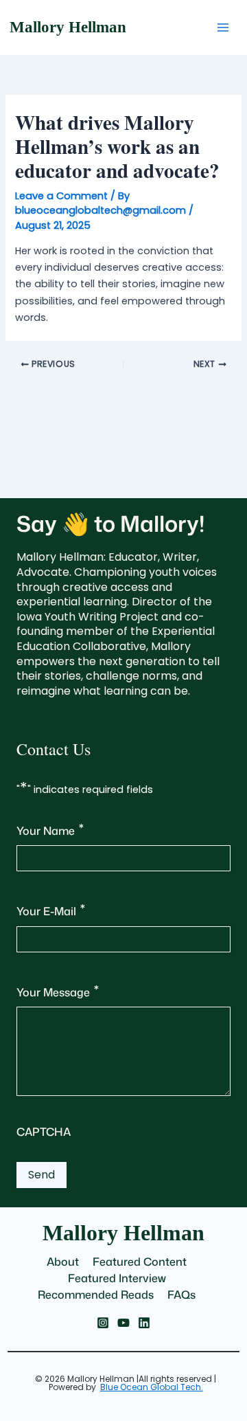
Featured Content (140, 1261)
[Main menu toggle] (223, 27)
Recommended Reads (96, 1294)
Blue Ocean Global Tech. (151, 1387)
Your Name (50, 829)
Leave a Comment (61, 196)
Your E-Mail (50, 909)
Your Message (57, 990)
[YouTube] (123, 1323)
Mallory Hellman (68, 27)
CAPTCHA (43, 1131)
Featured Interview (117, 1278)
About (63, 1261)
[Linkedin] (144, 1323)
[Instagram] (103, 1323)
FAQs (181, 1294)
